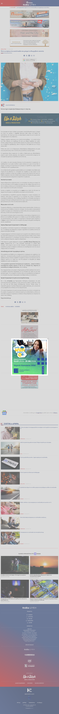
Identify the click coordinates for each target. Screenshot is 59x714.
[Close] (48, 338)
